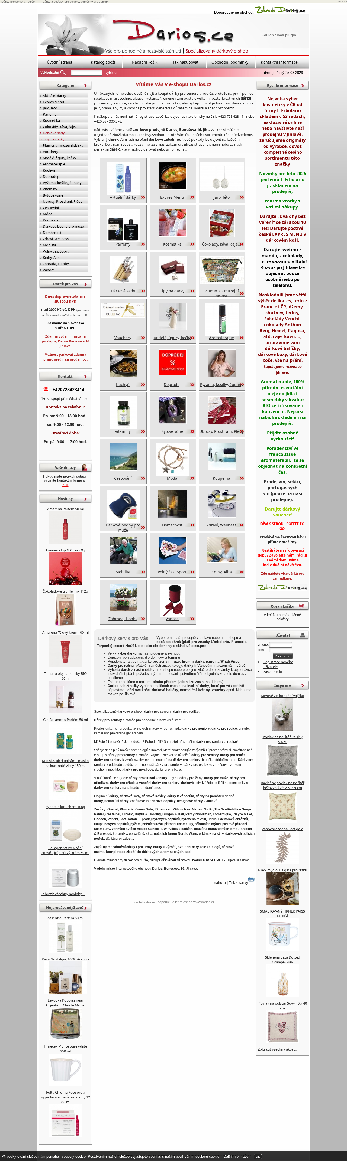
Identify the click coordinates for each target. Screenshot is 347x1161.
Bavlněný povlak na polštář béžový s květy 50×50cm (282, 785)
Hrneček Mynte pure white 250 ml (65, 1049)
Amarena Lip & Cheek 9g (65, 550)
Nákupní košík (144, 62)
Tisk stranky (238, 882)
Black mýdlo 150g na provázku (282, 870)
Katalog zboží (103, 62)
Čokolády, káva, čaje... (221, 244)
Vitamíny (123, 431)
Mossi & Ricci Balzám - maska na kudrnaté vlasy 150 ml (65, 763)
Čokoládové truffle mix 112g (65, 591)
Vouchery (122, 337)
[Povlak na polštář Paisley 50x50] (282, 775)
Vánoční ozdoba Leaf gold (282, 828)
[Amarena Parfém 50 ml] (65, 542)
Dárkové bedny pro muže (123, 527)
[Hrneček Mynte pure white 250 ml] (65, 1084)
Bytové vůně (172, 431)
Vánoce (172, 618)
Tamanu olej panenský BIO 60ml (65, 676)
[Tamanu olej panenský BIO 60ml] (65, 711)
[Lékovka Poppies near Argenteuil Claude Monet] (65, 1038)
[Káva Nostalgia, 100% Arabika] (65, 992)
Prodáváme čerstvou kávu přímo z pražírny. (282, 539)
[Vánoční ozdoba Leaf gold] (282, 862)
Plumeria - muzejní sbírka (221, 293)
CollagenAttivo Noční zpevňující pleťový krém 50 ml (65, 850)
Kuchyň (123, 384)
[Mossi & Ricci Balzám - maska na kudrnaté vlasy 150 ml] (65, 799)
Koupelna (221, 478)
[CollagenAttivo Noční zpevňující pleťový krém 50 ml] (65, 886)
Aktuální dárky (123, 197)
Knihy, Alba (221, 571)
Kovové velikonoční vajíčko (282, 695)
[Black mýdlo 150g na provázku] (282, 903)
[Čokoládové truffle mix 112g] (65, 624)
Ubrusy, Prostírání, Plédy (221, 431)
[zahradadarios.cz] (280, 12)
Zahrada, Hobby (122, 618)
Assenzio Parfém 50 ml (65, 917)
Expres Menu (172, 197)
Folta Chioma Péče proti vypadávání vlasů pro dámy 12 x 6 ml (65, 1097)
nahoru (220, 882)
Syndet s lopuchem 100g (65, 806)
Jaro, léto (222, 197)
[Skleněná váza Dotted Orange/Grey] (282, 995)
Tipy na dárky (172, 290)
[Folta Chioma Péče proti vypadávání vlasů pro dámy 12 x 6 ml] (65, 1135)
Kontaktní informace (279, 62)
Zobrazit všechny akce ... (277, 1049)
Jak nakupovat (185, 62)
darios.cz (341, 1)
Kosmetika (172, 244)
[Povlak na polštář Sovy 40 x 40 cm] (282, 1041)
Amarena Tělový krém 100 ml (65, 632)
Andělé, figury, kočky (172, 337)
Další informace (236, 1157)
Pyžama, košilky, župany (221, 384)
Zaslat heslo (272, 671)
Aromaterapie (221, 337)
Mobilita (122, 571)
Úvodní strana (59, 62)
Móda (172, 478)
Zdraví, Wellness (221, 525)
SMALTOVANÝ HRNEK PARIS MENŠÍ (282, 913)
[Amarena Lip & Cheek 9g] (65, 583)
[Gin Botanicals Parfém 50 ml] (65, 753)
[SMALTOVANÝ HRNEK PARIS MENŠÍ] (282, 949)
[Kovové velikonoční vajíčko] (282, 729)
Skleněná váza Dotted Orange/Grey (282, 959)
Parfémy (122, 244)
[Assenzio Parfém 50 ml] (65, 951)
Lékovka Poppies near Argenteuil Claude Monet (65, 1003)
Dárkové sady (123, 290)
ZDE (65, 484)
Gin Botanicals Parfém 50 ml (65, 719)
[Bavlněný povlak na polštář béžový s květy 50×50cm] (282, 821)
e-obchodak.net (145, 902)
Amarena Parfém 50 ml (65, 508)
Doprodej (172, 384)
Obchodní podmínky (229, 62)
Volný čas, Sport (172, 571)
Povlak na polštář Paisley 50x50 (283, 739)
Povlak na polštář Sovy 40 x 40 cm (282, 1005)
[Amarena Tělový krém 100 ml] (65, 665)
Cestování (123, 478)
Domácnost (172, 525)
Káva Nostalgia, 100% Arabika (65, 959)
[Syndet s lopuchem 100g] (65, 840)
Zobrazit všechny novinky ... (63, 893)
